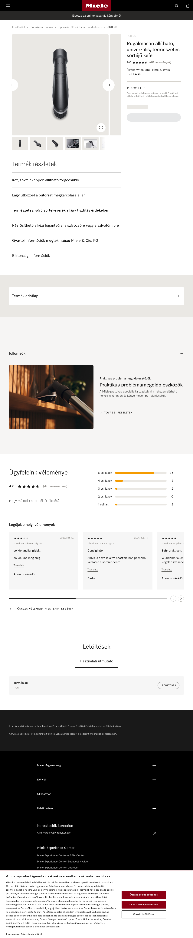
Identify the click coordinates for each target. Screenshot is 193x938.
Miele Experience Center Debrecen (58, 867)
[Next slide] (109, 85)
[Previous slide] (12, 85)
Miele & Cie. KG (84, 241)
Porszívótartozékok (42, 27)
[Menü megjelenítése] (8, 5)
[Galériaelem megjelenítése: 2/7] (38, 144)
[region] (66, 84)
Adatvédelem (28, 934)
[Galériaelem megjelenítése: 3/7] (55, 144)
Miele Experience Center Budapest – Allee (62, 861)
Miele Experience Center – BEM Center (61, 855)
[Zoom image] (101, 127)
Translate (19, 565)
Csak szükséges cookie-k (143, 904)
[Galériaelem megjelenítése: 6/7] (108, 144)
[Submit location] (154, 833)
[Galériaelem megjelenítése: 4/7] (73, 144)
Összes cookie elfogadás (144, 895)
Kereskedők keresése (55, 826)
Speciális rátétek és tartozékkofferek (80, 27)
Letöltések (168, 685)
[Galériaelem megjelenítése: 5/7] (90, 144)
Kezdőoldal (18, 27)
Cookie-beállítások (143, 914)
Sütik (39, 934)
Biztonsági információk (31, 256)
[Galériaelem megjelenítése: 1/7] (20, 144)
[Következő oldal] (181, 599)
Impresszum (13, 934)
